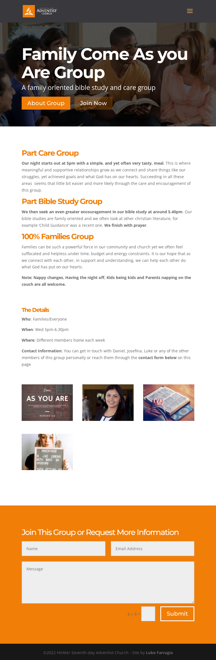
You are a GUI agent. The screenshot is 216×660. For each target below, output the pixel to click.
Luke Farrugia (159, 652)
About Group (46, 103)
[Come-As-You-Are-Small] (47, 419)
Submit (177, 613)
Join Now (93, 103)
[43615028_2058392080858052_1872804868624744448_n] (47, 468)
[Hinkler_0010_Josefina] (108, 419)
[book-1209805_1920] (168, 419)
